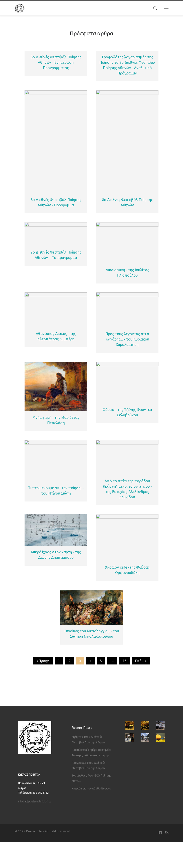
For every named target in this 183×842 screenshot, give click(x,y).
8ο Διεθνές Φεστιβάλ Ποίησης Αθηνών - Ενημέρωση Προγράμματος (56, 62)
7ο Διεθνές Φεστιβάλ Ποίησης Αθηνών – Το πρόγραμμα (56, 255)
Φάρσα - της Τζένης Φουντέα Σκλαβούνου (127, 412)
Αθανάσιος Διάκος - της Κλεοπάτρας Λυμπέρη (56, 336)
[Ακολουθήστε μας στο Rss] (166, 833)
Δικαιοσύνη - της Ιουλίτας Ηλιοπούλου (127, 272)
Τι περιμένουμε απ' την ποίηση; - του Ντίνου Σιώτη (56, 490)
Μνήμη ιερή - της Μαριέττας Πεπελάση (55, 420)
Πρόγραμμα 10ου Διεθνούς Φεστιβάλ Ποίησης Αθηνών (89, 765)
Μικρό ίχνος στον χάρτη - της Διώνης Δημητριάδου (56, 554)
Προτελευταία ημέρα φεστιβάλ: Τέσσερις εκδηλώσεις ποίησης (91, 752)
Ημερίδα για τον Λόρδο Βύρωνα (91, 788)
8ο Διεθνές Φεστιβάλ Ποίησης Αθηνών (127, 202)
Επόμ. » (141, 660)
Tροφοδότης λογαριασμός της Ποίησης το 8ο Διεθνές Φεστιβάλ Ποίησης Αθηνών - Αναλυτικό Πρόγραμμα (127, 65)
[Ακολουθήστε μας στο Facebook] (160, 833)
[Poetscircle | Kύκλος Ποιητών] (20, 7)
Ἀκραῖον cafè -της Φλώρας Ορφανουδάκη (127, 570)
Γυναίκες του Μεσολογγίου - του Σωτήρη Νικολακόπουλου (91, 633)
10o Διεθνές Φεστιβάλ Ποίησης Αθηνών (91, 778)
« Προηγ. (42, 660)
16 (124, 660)
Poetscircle (34, 831)
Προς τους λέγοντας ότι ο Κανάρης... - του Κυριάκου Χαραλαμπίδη (127, 339)
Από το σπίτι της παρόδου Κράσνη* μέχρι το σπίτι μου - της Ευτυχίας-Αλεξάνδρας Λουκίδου (127, 488)
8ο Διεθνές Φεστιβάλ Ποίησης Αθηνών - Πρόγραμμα (56, 202)
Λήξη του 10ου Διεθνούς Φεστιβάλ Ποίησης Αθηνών (88, 739)
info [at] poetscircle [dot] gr (34, 801)
